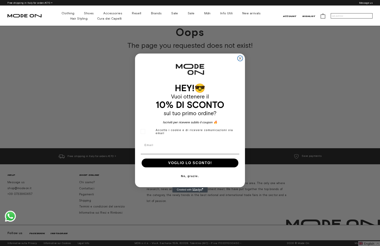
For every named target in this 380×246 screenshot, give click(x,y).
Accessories (112, 13)
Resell (136, 13)
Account (289, 16)
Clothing (68, 13)
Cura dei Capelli (109, 18)
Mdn (207, 13)
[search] (352, 15)
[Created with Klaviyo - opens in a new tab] (190, 189)
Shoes (89, 13)
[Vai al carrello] (323, 15)
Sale (174, 13)
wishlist (308, 16)
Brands (156, 13)
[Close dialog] (240, 58)
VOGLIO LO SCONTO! (190, 163)
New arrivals (251, 13)
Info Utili (226, 13)
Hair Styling (79, 18)
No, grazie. (190, 176)
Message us (366, 3)
